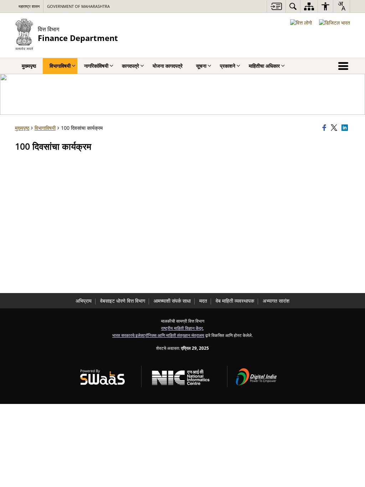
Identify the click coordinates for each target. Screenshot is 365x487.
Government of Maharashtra (78, 6)
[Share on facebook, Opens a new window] (325, 128)
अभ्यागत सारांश (276, 300)
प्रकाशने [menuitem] (227, 65)
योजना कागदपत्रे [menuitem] (167, 65)
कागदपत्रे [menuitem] (130, 65)
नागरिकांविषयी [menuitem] (96, 65)
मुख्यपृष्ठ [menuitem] (29, 65)
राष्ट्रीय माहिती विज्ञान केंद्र (182, 328)
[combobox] (341, 6)
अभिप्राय (84, 300)
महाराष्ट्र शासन (29, 6)
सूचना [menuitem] (201, 65)
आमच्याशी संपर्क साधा (172, 300)
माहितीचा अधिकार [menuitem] (264, 65)
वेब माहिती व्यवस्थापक (235, 300)
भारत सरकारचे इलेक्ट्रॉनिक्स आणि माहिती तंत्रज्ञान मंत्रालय (158, 335)
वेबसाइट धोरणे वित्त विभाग (122, 300)
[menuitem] (293, 6)
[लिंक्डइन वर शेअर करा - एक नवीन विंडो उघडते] (345, 128)
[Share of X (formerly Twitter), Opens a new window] (335, 128)
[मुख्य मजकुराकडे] (276, 6)
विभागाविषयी (45, 127)
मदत (203, 300)
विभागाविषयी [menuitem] (60, 65)
